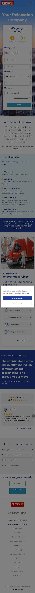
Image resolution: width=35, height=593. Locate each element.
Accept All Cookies (17, 298)
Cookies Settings (17, 303)
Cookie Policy (25, 293)
